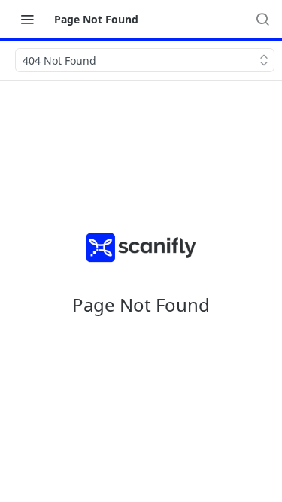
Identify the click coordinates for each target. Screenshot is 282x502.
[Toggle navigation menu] (27, 19)
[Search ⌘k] (262, 19)
